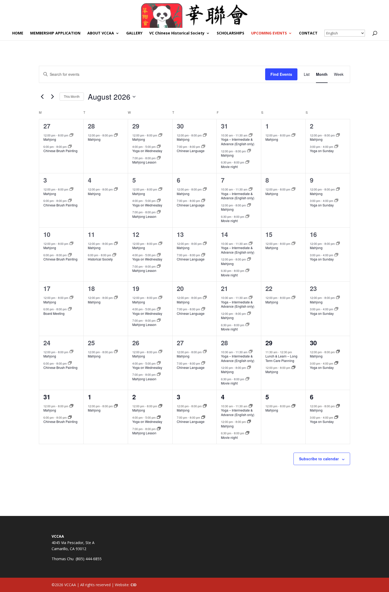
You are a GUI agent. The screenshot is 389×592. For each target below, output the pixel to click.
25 (91, 342)
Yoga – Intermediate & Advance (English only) (237, 141)
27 (46, 125)
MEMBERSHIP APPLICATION (55, 33)
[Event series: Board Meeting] (70, 309)
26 (135, 342)
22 (268, 288)
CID (133, 584)
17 (46, 288)
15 (268, 234)
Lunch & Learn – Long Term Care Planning (281, 358)
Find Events (281, 74)
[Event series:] (159, 146)
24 (46, 342)
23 (313, 288)
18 (91, 288)
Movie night (229, 166)
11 (91, 234)
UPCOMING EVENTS (269, 33)
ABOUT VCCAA (100, 33)
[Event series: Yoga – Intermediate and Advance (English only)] (250, 135)
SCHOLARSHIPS (230, 33)
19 (135, 288)
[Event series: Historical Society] (114, 255)
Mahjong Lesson (144, 162)
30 (180, 125)
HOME (17, 33)
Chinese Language (191, 150)
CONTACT (308, 33)
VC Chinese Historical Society (177, 33)
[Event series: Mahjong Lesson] (159, 158)
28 (91, 125)
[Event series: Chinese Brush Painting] (70, 146)
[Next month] (52, 97)
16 (313, 234)
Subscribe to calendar (319, 458)
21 (224, 288)
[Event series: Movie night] (247, 162)
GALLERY (134, 33)
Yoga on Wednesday (147, 150)
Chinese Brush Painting (60, 150)
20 (180, 288)
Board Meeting (54, 313)
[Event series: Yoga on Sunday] (336, 146)
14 (224, 234)
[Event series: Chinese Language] (203, 146)
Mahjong (49, 139)
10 (46, 234)
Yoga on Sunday (322, 150)
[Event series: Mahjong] (71, 135)
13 (180, 234)
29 (135, 125)
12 (135, 234)
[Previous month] (42, 97)
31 (224, 125)
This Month (72, 96)
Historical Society (100, 259)
